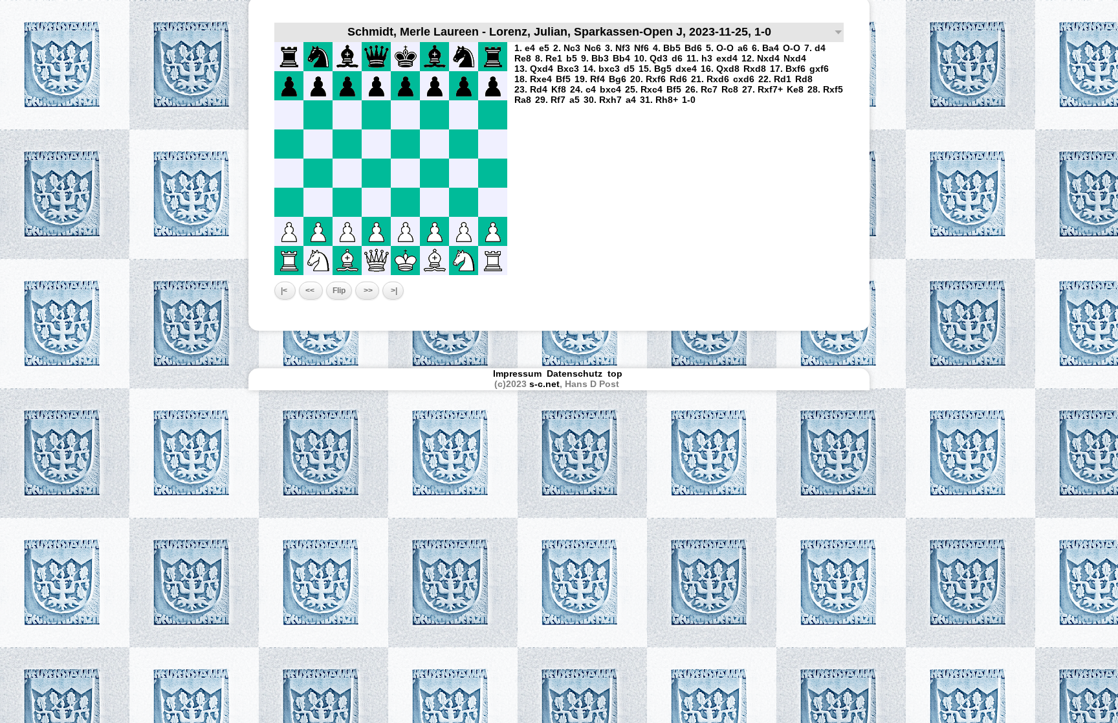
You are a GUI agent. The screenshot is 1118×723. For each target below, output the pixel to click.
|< (285, 290)
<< (310, 290)
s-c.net (544, 384)
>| (393, 290)
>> (367, 290)
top (616, 373)
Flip (339, 290)
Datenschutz (574, 373)
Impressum (517, 373)
